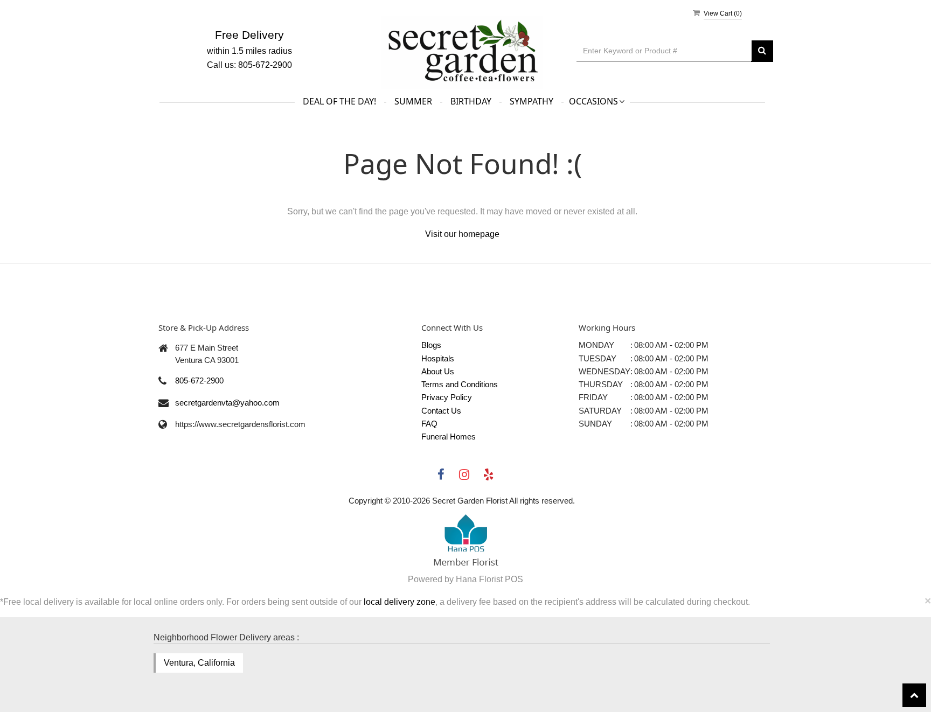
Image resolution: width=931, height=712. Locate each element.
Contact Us (441, 410)
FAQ (429, 423)
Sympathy (531, 101)
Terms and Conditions (459, 384)
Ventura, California (199, 662)
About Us (437, 371)
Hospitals (437, 358)
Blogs (431, 345)
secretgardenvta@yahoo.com (227, 402)
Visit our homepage (462, 234)
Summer (413, 101)
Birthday (470, 101)
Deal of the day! (339, 101)
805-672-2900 (199, 380)
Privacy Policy (446, 397)
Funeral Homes (448, 436)
